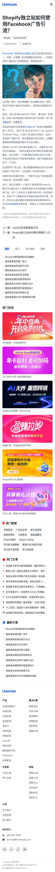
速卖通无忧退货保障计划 (17, 292)
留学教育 (33, 716)
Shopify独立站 (27, 53)
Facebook (30, 126)
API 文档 (6, 777)
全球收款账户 (8, 706)
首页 (9, 4)
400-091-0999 (14, 835)
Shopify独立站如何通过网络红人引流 (31, 235)
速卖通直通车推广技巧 (16, 261)
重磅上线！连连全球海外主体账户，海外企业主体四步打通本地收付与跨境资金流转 (25, 570)
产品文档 (6, 772)
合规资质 (6, 814)
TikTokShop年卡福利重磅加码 (17, 376)
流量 (4, 121)
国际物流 (33, 725)
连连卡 (5, 725)
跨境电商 (33, 706)
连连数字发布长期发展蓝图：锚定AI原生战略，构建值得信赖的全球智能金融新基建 (25, 565)
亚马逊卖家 (12, 203)
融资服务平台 (8, 750)
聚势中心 (33, 782)
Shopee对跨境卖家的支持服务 (19, 256)
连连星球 (6, 720)
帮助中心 (33, 797)
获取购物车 (9, 534)
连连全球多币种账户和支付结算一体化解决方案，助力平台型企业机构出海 (25, 576)
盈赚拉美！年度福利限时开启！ (17, 445)
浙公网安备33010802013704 (14, 868)
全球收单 (6, 716)
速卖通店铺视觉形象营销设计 (19, 287)
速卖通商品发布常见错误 (17, 274)
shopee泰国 (9, 539)
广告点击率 (21, 529)
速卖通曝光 (36, 534)
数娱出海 (33, 730)
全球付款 (6, 711)
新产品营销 (36, 529)
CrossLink (7, 755)
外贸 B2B (33, 711)
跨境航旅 (33, 720)
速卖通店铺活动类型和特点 (18, 279)
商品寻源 (6, 745)
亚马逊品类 (27, 549)
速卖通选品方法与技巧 (16, 270)
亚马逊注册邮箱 (11, 544)
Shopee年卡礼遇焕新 (12, 479)
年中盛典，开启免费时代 (14, 342)
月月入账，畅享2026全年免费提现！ (20, 513)
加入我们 (6, 819)
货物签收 (8, 529)
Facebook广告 (9, 53)
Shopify (7, 37)
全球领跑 (6, 730)
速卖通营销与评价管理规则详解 (20, 296)
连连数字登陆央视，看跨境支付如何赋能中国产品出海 (25, 612)
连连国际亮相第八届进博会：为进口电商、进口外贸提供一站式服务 (25, 602)
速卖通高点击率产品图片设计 (19, 283)
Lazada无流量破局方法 (25, 227)
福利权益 (33, 792)
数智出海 (33, 772)
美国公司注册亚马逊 (32, 544)
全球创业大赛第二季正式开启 (16, 410)
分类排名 (22, 534)
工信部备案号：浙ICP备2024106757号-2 (19, 865)
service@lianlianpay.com (19, 839)
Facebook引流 (20, 37)
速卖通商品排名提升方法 (17, 265)
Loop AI (6, 740)
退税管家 (6, 735)
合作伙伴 (33, 787)
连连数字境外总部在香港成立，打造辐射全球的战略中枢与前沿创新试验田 (25, 586)
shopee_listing (26, 539)
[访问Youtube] (25, 849)
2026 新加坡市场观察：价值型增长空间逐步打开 (25, 596)
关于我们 (6, 809)
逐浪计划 (33, 777)
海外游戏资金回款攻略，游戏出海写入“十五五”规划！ (25, 581)
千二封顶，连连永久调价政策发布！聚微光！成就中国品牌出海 (25, 607)
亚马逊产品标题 (11, 549)
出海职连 (6, 760)
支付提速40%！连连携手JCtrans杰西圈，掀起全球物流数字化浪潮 (25, 591)
